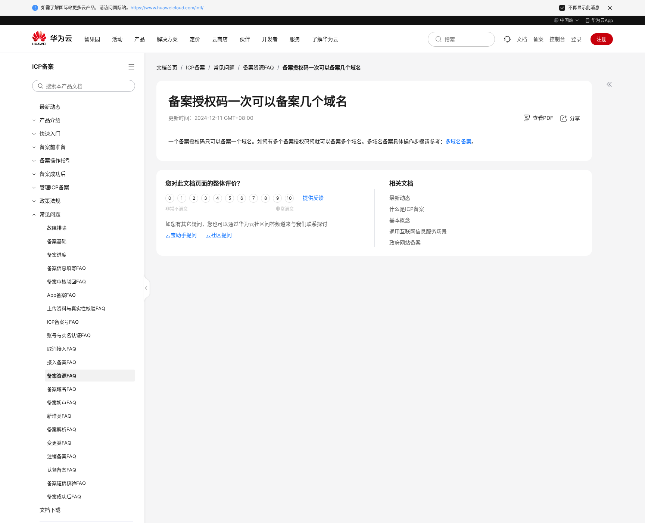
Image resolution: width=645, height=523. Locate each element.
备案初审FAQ (61, 402)
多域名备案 (458, 141)
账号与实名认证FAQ (69, 335)
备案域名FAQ (61, 389)
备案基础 (56, 241)
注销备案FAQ (61, 456)
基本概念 (399, 220)
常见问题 (50, 214)
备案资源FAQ (61, 376)
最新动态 (50, 106)
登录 (576, 39)
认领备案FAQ (61, 470)
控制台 (557, 39)
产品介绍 (50, 120)
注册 (601, 39)
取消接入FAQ (61, 349)
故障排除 (56, 228)
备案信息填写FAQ (66, 268)
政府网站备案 (405, 242)
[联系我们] (507, 39)
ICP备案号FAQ (63, 322)
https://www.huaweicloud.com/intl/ (167, 7)
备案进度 (56, 255)
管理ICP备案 (54, 187)
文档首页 (166, 67)
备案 (538, 39)
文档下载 (50, 510)
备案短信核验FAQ (66, 483)
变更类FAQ (59, 443)
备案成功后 (53, 174)
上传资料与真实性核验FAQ (76, 308)
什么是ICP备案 (406, 209)
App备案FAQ (61, 295)
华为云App (602, 20)
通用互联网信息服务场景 (418, 231)
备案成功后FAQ (64, 496)
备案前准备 (53, 147)
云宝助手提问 (181, 235)
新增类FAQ (59, 416)
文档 (522, 39)
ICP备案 (195, 67)
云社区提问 (219, 235)
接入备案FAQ (61, 362)
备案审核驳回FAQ (66, 281)
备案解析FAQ (61, 429)
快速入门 (50, 133)
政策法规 (50, 200)
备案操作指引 (55, 160)
